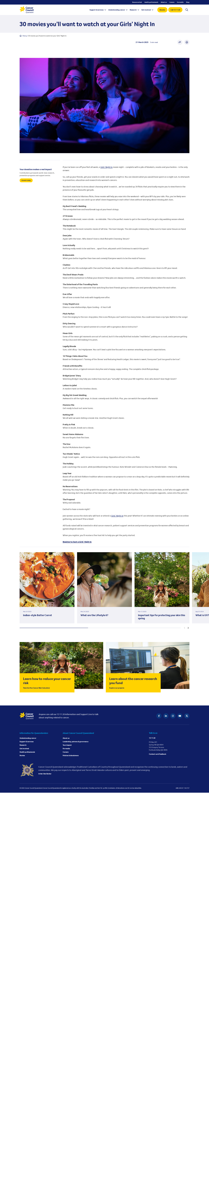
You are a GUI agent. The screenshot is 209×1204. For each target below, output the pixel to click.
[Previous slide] (184, 628)
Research (23, 745)
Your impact (67, 745)
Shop (187, 2)
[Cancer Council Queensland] (27, 715)
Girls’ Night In (106, 167)
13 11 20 (152, 738)
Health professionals (151, 2)
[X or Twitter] (186, 715)
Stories (22, 755)
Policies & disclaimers (70, 755)
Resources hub (137, 2)
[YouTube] (179, 715)
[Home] (21, 36)
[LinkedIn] (166, 715)
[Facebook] (159, 715)
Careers (171, 2)
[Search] (186, 9)
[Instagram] (172, 715)
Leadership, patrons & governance (75, 741)
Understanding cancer (28, 738)
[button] (162, 9)
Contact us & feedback (157, 754)
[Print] (186, 42)
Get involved (24, 748)
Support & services (27, 741)
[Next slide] (188, 628)
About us (164, 2)
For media (180, 2)
